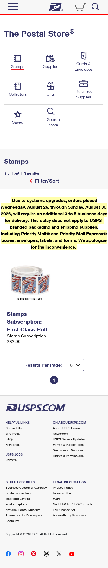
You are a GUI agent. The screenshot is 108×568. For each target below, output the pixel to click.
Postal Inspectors (18, 493)
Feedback (13, 444)
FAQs (9, 439)
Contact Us (14, 428)
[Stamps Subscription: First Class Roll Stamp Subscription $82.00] (29, 279)
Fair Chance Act (64, 509)
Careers (11, 460)
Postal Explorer (17, 504)
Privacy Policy (63, 487)
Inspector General (18, 498)
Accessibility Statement (70, 515)
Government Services (68, 450)
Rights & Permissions (68, 455)
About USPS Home (66, 428)
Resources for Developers (24, 515)
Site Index (13, 433)
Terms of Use (62, 493)
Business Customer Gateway (26, 487)
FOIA (56, 498)
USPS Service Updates (69, 439)
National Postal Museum (23, 509)
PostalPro (13, 521)
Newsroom (61, 433)
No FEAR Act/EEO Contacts (72, 504)
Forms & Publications (68, 444)
